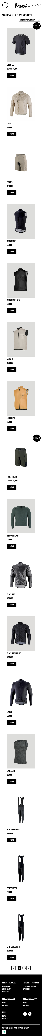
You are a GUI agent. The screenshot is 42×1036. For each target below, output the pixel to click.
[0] (38, 5)
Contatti (4, 1019)
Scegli (12, 75)
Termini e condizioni (29, 986)
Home (4, 1016)
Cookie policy (6, 989)
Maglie (4, 1003)
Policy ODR (5, 992)
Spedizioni (26, 989)
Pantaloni (5, 1005)
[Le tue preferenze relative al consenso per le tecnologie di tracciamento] (4, 1032)
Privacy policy (6, 986)
